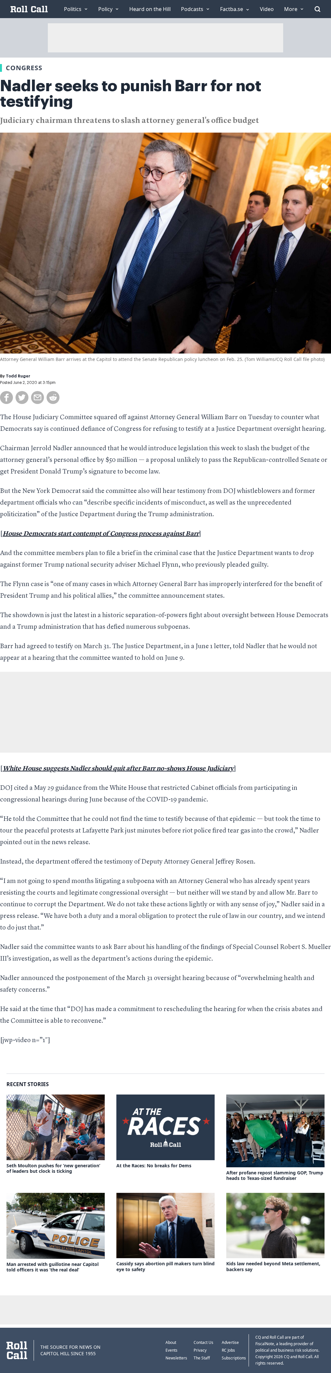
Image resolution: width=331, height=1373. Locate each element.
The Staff (202, 1358)
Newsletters (176, 1358)
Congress (24, 67)
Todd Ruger (18, 376)
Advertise (230, 1342)
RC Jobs (228, 1350)
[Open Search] (317, 9)
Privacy (200, 1350)
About (171, 1342)
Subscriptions (234, 1358)
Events (171, 1350)
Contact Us (203, 1342)
